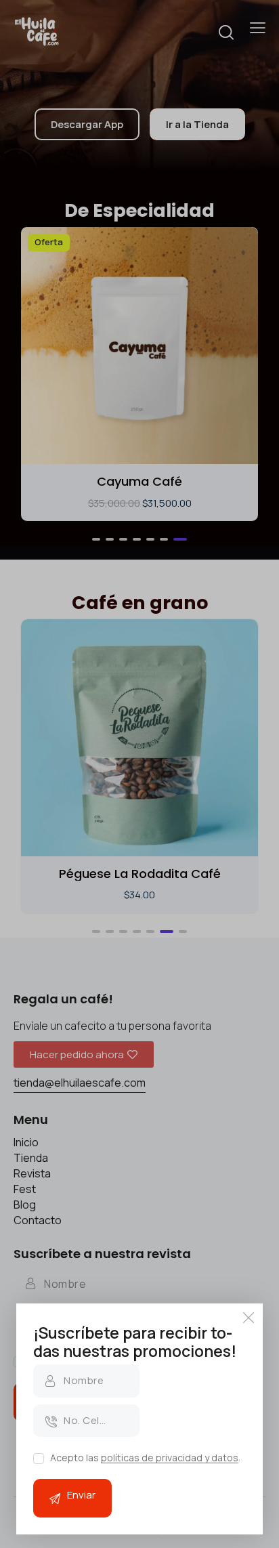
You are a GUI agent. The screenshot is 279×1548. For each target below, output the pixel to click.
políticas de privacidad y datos (169, 1458)
